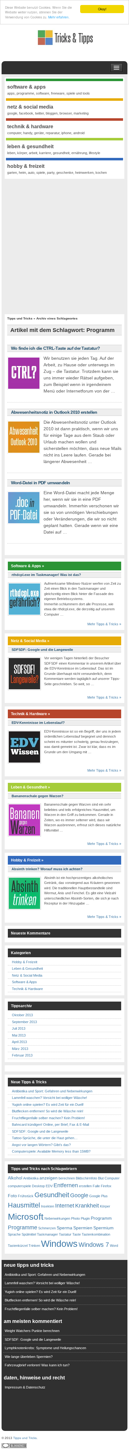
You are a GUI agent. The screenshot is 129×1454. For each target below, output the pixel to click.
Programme (22, 1227)
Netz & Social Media (27, 975)
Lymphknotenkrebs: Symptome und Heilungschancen (45, 1348)
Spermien (82, 1227)
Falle (96, 1186)
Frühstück (26, 1196)
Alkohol (15, 1177)
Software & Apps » (27, 566)
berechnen (67, 1178)
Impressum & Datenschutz (25, 1387)
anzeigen (48, 1177)
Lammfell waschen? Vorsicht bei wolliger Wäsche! (49, 1098)
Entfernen (66, 1185)
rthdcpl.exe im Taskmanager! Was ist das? (46, 575)
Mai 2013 (19, 1035)
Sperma (64, 1227)
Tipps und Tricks (20, 318)
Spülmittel (29, 1234)
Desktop (38, 1186)
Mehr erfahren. (59, 17)
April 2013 (19, 1042)
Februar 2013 (22, 1055)
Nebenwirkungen (57, 1218)
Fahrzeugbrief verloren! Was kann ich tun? (37, 1365)
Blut (101, 1178)
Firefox (106, 1186)
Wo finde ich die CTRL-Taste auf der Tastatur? (55, 348)
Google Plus (98, 1196)
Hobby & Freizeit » (27, 860)
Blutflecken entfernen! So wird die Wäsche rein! (47, 1111)
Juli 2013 (18, 1028)
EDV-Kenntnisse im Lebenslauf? (38, 723)
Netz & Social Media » (30, 641)
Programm (101, 1218)
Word (114, 1245)
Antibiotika (31, 1178)
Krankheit (87, 1206)
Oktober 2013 (22, 1015)
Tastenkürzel (18, 1245)
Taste (76, 1234)
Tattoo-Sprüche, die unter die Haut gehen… (45, 1138)
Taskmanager (47, 1234)
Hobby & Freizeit (24, 962)
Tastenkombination (96, 1234)
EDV (49, 1186)
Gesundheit (51, 1195)
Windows (59, 1243)
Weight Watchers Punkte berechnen (32, 1331)
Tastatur (65, 1234)
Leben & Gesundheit (27, 968)
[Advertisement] (64, 246)
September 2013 (24, 1022)
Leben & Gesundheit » (30, 787)
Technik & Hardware (27, 989)
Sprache (14, 1234)
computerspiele (19, 1186)
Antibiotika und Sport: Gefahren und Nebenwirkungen (52, 1091)
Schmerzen (47, 1228)
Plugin (85, 1218)
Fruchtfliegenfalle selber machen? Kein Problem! (48, 1118)
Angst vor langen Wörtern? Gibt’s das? (41, 1145)
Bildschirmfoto (86, 1178)
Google (79, 1195)
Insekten (47, 1206)
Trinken (34, 1245)
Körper (105, 1206)
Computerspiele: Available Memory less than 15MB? (51, 1151)
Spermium (103, 1227)
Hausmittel (24, 1205)
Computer (112, 1178)
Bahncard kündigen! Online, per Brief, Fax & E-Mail (50, 1124)
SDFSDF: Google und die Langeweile (42, 649)
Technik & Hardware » (30, 714)
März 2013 (20, 1049)
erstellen (85, 1186)
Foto (12, 1195)
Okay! (102, 9)
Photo (75, 1218)
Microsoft (26, 1217)
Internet (64, 1206)
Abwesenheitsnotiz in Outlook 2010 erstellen (54, 412)
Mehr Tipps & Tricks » (104, 624)
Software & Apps (24, 982)
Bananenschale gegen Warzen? (38, 796)
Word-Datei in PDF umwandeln (40, 482)
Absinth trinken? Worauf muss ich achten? (47, 869)
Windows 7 (94, 1244)
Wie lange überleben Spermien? (29, 1357)
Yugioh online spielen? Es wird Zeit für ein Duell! (48, 1104)
